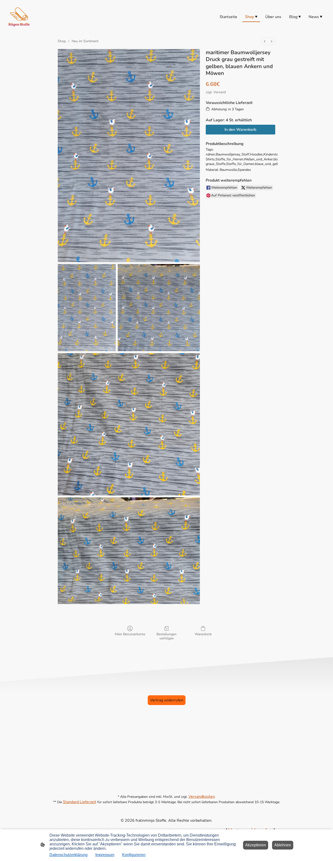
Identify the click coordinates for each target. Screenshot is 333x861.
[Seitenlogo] (19, 17)
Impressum (104, 855)
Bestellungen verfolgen (166, 636)
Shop (62, 41)
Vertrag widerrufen (166, 700)
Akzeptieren (255, 845)
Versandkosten (201, 796)
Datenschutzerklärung (68, 855)
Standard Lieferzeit (79, 802)
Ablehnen (282, 845)
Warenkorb (203, 634)
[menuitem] (264, 41)
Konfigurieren (134, 855)
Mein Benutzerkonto (130, 634)
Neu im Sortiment (85, 41)
